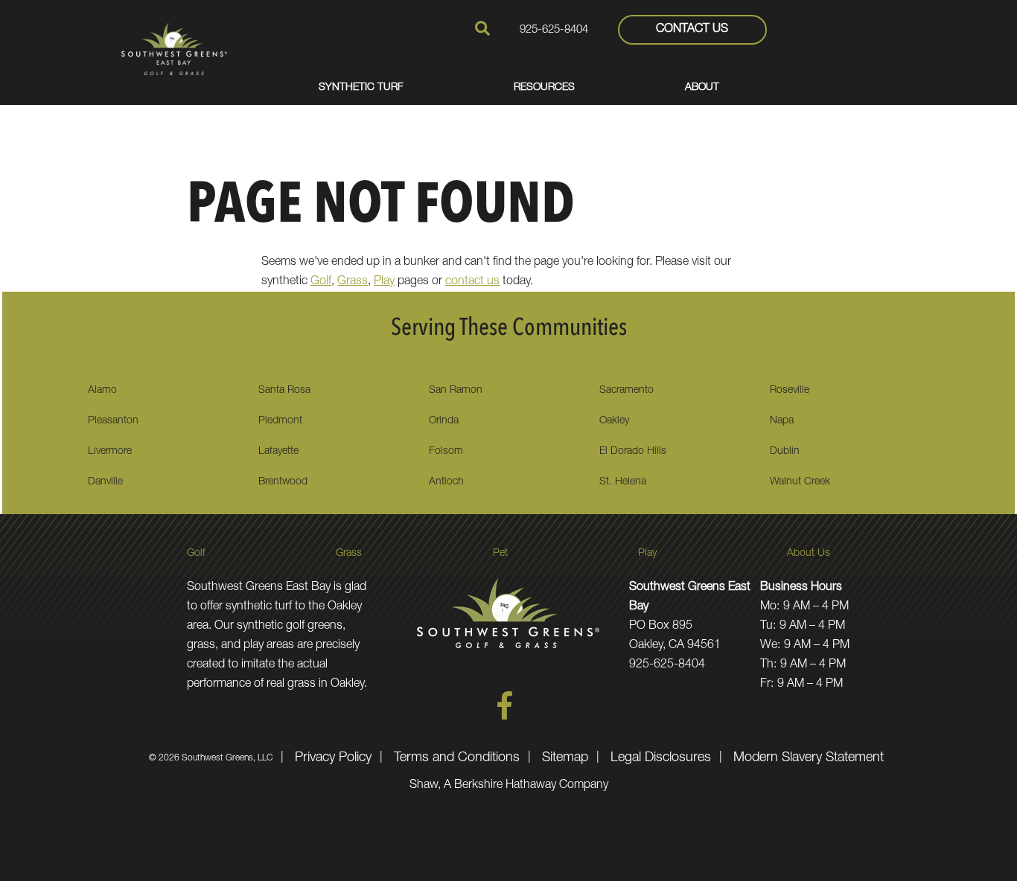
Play (384, 282)
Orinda (444, 421)
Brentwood (282, 482)
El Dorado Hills (632, 451)
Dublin (785, 451)
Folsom (446, 451)
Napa (782, 421)
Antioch (446, 482)
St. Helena (622, 482)
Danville (105, 482)
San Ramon (455, 390)
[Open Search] (482, 28)
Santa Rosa (284, 390)
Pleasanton (113, 421)
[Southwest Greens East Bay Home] (174, 48)
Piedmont (280, 421)
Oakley (614, 421)
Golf (320, 282)
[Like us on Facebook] (505, 717)
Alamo (102, 390)
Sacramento (626, 390)
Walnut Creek (800, 482)
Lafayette (278, 451)
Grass (352, 282)
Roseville (789, 390)
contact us (472, 282)
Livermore (110, 451)
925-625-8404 (554, 30)
